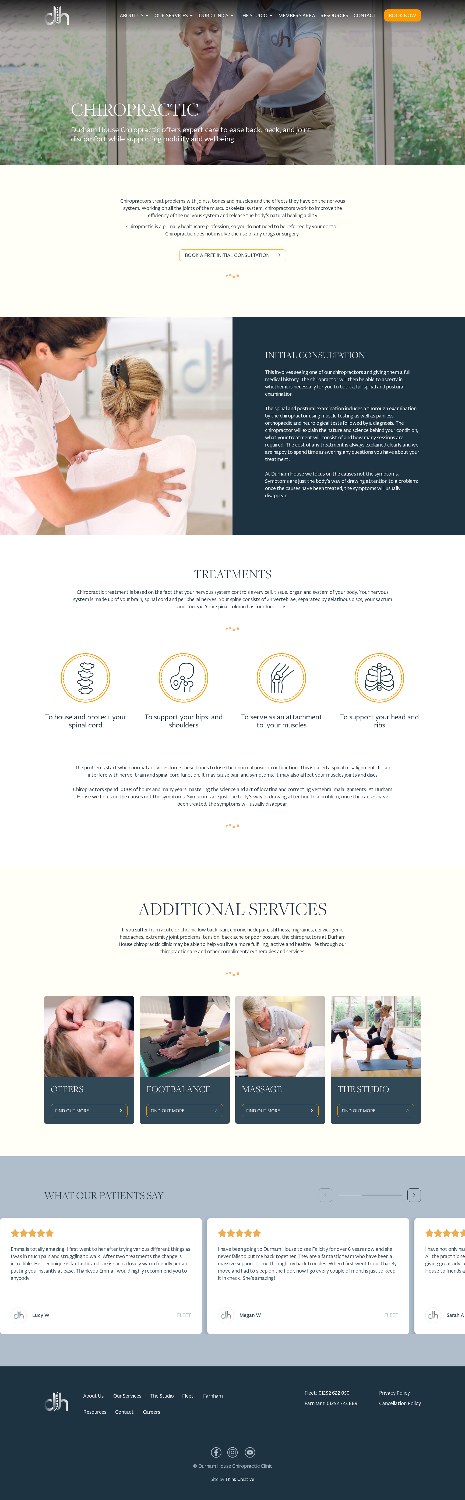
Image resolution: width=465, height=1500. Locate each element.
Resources (94, 1412)
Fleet (184, 1315)
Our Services (127, 1396)
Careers (151, 1412)
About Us (93, 1396)
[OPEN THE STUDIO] (271, 15)
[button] (414, 1195)
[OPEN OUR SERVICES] (191, 15)
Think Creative (239, 1479)
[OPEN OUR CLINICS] (232, 15)
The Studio (162, 1396)
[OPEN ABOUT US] (147, 15)
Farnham (213, 1396)
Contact (124, 1412)
